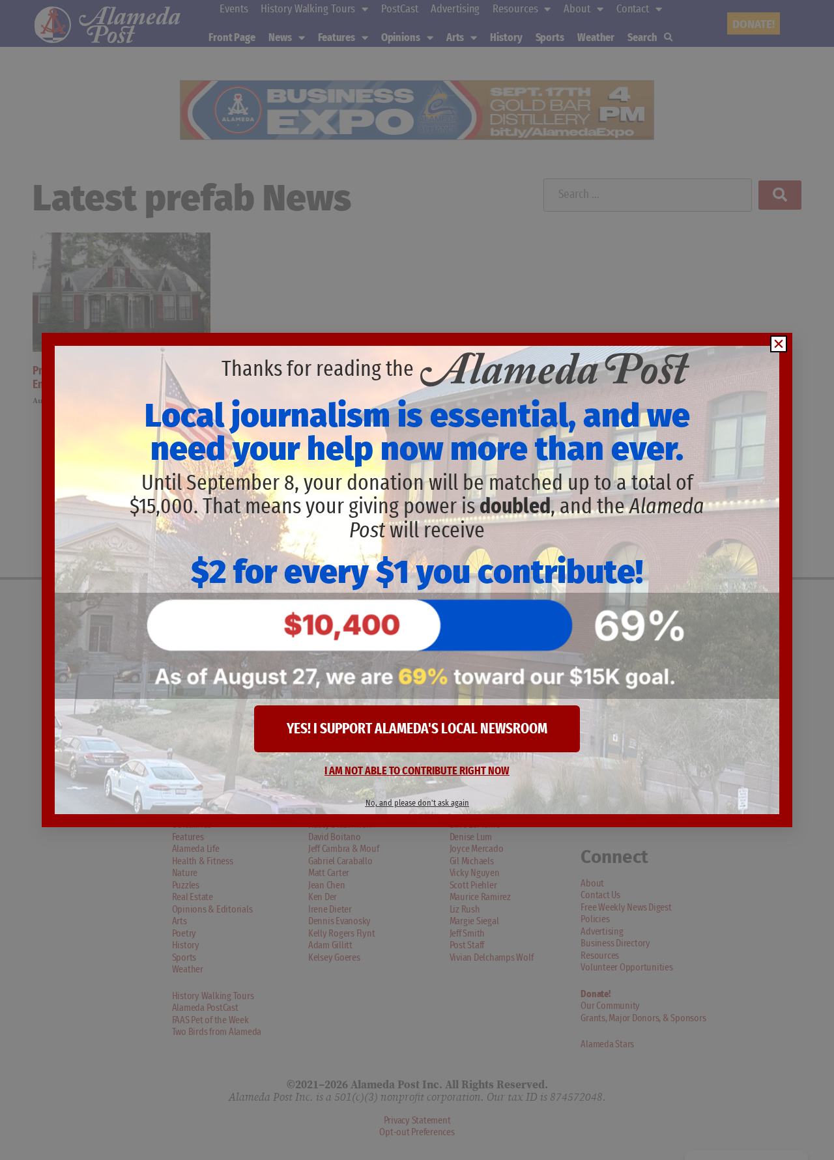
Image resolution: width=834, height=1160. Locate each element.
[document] (417, 580)
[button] (778, 344)
